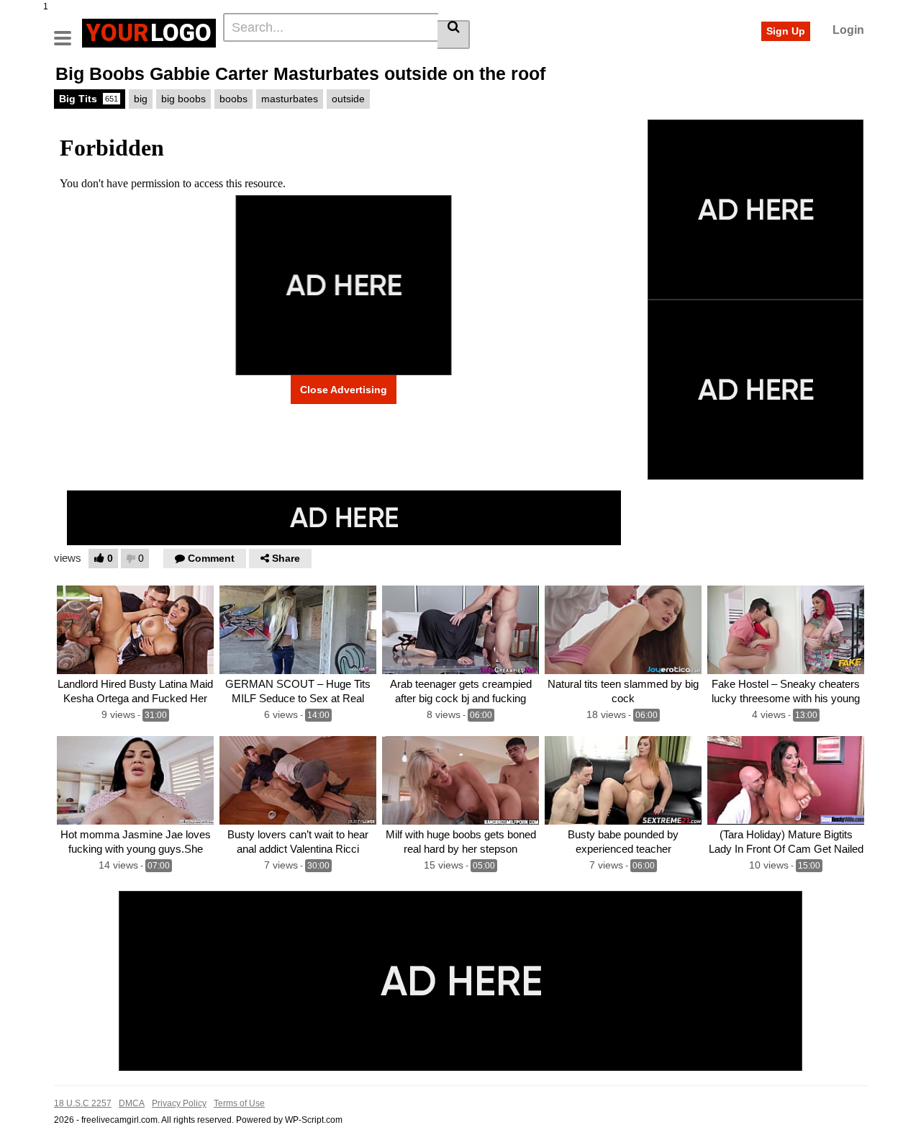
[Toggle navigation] (68, 31)
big (141, 98)
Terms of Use (239, 1103)
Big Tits (88, 98)
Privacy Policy (179, 1103)
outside (348, 98)
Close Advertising (343, 389)
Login (848, 30)
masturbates (289, 98)
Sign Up (785, 31)
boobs (233, 98)
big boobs (183, 98)
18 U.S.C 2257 (83, 1103)
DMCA (132, 1103)
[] (453, 34)
